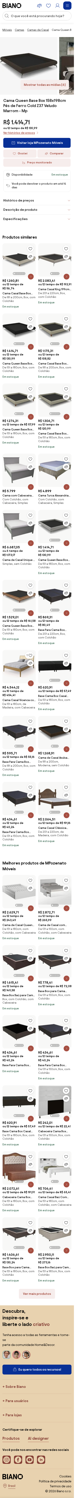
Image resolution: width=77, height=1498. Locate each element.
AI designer (38, 1438)
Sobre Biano (16, 1387)
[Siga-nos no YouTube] (29, 1460)
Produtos (11, 1438)
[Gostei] (30, 248)
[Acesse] (57, 5)
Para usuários (17, 1401)
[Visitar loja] (28, 66)
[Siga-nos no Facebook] (18, 1460)
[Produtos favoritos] (48, 5)
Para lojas (14, 1415)
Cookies (65, 1476)
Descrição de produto (20, 209)
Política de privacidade (55, 1481)
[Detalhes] (31, 277)
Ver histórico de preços (19, 132)
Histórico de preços (18, 200)
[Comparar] (30, 256)
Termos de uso (60, 1486)
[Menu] (67, 5)
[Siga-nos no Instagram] (6, 1460)
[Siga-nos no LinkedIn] (41, 1460)
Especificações (15, 219)
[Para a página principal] (11, 5)
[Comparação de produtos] (39, 5)
